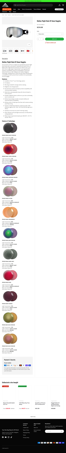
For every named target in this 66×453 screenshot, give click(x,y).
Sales (14, 9)
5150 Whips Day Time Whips (24, 403)
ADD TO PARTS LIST (51, 42)
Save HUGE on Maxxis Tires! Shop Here (33, 1)
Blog (10, 11)
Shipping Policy (26, 432)
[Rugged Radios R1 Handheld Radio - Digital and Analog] (57, 393)
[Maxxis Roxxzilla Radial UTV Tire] (9, 393)
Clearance (4, 11)
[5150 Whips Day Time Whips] (25, 393)
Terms (24, 435)
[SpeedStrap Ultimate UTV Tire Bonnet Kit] (41, 393)
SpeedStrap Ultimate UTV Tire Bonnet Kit (40, 403)
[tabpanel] (17, 207)
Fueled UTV (6, 448)
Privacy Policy (26, 437)
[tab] (5, 58)
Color (38, 31)
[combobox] (33, 5)
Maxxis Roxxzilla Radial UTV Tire (9, 403)
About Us (36, 427)
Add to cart (54, 39)
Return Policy (26, 430)
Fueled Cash (25, 427)
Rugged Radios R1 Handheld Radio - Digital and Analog (55, 404)
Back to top (33, 416)
